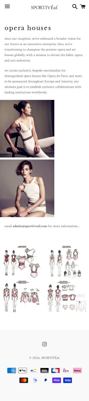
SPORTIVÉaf (50, 358)
